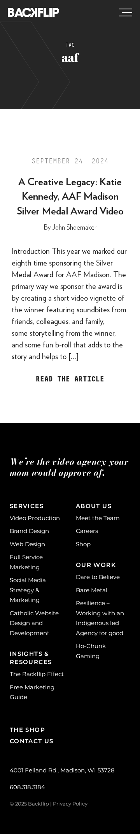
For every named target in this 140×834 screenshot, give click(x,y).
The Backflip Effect (37, 674)
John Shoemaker (74, 227)
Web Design (27, 544)
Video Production (35, 518)
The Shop (27, 729)
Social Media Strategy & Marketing (28, 590)
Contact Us (32, 741)
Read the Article (70, 379)
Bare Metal (91, 590)
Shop (83, 544)
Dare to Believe (98, 577)
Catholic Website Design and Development (34, 623)
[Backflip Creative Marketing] (33, 13)
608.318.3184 (27, 787)
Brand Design (29, 531)
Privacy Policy (70, 803)
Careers (87, 531)
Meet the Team (98, 518)
